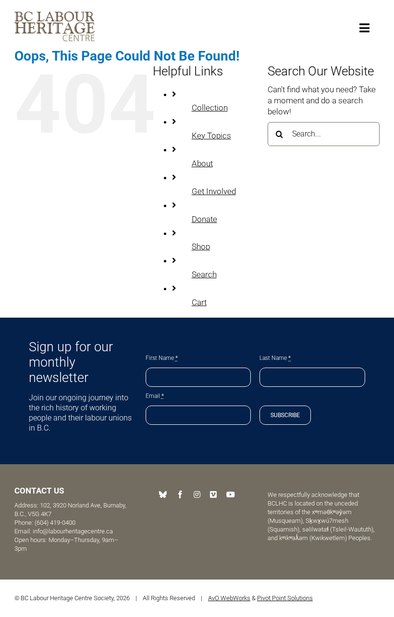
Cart (199, 302)
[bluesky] (163, 494)
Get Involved (214, 191)
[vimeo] (213, 494)
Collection (210, 107)
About (202, 163)
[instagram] (197, 494)
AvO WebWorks (229, 598)
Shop (201, 246)
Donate (204, 219)
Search (204, 274)
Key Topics (211, 135)
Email (155, 396)
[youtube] (230, 494)
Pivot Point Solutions (285, 598)
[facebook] (180, 494)
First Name (162, 358)
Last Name (275, 358)
